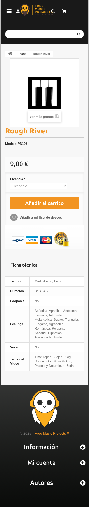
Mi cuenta (41, 462)
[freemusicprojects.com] (36, 10)
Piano (22, 54)
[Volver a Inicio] (10, 54)
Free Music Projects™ (52, 433)
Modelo (11, 143)
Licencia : (18, 179)
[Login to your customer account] (18, 11)
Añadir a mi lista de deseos (40, 217)
